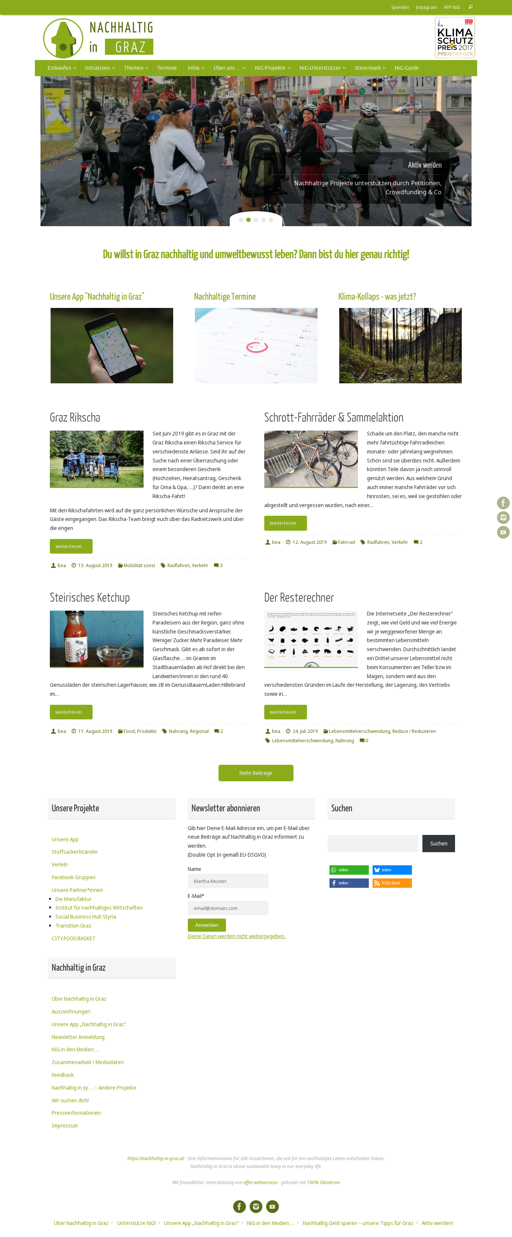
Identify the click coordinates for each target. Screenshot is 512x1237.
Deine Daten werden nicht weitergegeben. (237, 936)
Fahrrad (346, 542)
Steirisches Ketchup (90, 597)
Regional (199, 731)
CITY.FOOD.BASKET (74, 938)
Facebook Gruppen (74, 877)
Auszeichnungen (71, 1011)
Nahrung (178, 731)
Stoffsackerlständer (75, 851)
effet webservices (260, 1182)
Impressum (65, 1125)
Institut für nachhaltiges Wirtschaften (99, 907)
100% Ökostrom (323, 1182)
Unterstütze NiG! (136, 1222)
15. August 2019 (95, 565)
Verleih (60, 864)
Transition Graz (73, 925)
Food (129, 731)
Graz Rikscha (75, 417)
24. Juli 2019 (305, 731)
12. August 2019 (310, 542)
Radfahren (179, 565)
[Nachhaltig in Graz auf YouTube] (503, 532)
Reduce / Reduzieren (414, 731)
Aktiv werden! (437, 1222)
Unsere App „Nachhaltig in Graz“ (89, 1024)
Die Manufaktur (73, 898)
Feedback (63, 1074)
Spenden (400, 7)
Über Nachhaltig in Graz (79, 998)
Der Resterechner (299, 597)
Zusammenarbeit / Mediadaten (88, 1062)
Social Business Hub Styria (85, 916)
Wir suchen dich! (70, 1100)
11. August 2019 (95, 731)
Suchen (439, 843)
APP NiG (452, 7)
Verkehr (200, 565)
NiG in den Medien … (75, 1049)
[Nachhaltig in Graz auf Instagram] (503, 517)
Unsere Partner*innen (77, 889)
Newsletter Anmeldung (78, 1036)
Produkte (147, 731)
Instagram (426, 7)
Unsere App (65, 839)
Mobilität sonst (139, 565)
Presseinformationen (76, 1112)
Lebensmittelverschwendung (359, 731)
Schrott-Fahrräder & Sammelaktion (334, 417)
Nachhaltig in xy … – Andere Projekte (94, 1087)
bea (62, 565)
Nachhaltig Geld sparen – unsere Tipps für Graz (358, 1222)
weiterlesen (68, 546)
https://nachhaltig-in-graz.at (155, 1158)
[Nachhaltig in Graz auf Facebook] (503, 503)
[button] (349, 870)
